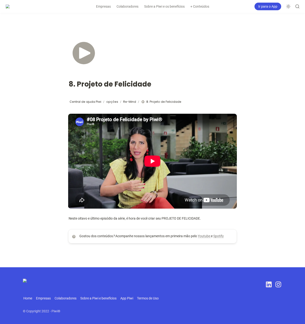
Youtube (204, 236)
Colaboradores (127, 6)
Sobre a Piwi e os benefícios (164, 6)
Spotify (218, 236)
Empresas (103, 6)
